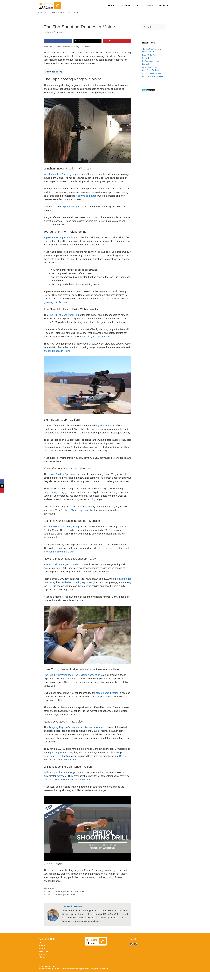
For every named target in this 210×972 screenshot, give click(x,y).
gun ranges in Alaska (61, 752)
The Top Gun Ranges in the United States (66, 891)
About (41, 943)
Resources (43, 954)
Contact (42, 945)
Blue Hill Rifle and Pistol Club (64, 315)
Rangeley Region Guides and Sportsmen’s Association (77, 727)
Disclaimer (43, 948)
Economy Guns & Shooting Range (62, 526)
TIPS (137, 5)
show (58, 72)
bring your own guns (70, 206)
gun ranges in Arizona (55, 302)
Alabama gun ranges (87, 195)
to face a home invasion (105, 693)
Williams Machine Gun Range (59, 772)
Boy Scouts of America (100, 336)
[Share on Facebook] (2, 481)
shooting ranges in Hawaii (57, 351)
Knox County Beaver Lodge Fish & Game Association (72, 675)
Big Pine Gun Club (105, 425)
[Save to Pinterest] (2, 490)
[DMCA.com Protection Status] (148, 91)
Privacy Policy (44, 951)
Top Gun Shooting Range (57, 237)
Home (40, 12)
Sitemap (42, 957)
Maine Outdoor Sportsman (62, 474)
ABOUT (162, 5)
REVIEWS (126, 5)
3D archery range (80, 510)
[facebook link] (131, 944)
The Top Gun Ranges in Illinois (60, 894)
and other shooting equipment (77, 582)
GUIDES (111, 5)
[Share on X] (2, 486)
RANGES (150, 5)
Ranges (46, 12)
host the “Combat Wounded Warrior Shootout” (68, 779)
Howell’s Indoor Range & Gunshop (62, 564)
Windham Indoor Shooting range (61, 174)
